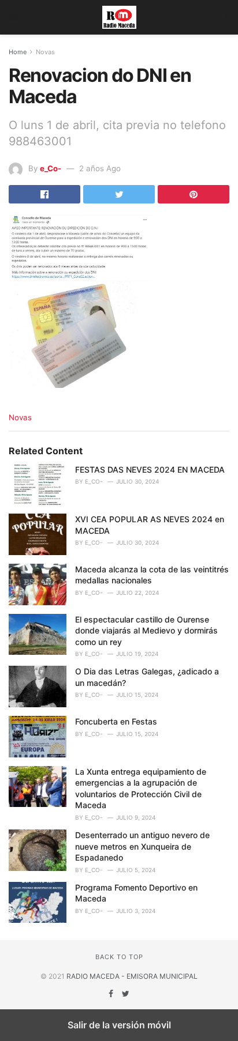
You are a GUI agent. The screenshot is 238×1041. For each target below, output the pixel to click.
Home (18, 52)
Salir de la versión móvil (119, 1025)
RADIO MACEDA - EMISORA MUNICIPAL (132, 976)
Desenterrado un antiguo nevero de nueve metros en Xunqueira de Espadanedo (142, 846)
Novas (45, 52)
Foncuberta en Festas (116, 721)
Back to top (119, 957)
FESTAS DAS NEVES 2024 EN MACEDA (150, 469)
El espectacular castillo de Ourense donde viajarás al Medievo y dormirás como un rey (146, 630)
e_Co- (50, 168)
